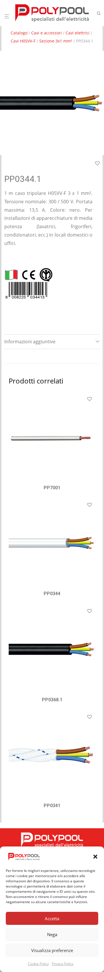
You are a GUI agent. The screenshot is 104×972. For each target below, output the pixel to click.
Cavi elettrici (78, 33)
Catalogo (19, 33)
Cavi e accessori (46, 33)
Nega (52, 934)
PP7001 (52, 487)
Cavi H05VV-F (23, 41)
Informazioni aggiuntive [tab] (29, 341)
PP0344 (52, 593)
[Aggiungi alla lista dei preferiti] (89, 399)
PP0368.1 (52, 699)
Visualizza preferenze (52, 950)
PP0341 (52, 805)
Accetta (52, 918)
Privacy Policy (62, 963)
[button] (95, 857)
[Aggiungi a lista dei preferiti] (97, 163)
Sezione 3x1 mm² (55, 41)
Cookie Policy (38, 963)
